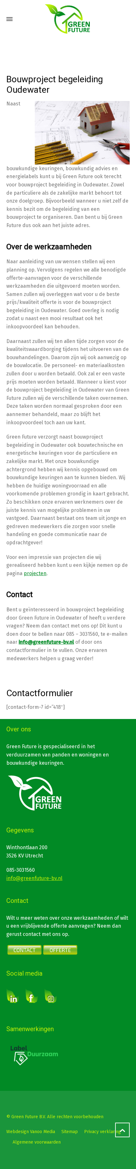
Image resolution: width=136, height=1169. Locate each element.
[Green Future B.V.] (68, 19)
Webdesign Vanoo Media (30, 1131)
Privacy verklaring (102, 1131)
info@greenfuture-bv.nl (34, 878)
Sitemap (69, 1131)
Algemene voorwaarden (37, 1142)
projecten (35, 573)
